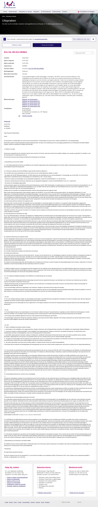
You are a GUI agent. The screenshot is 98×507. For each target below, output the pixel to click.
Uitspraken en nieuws (25, 11)
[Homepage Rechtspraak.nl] (9, 4)
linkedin (90, 502)
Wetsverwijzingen (9, 99)
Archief (42, 502)
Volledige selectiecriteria (44, 493)
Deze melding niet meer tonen (81, 39)
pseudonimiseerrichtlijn (41, 39)
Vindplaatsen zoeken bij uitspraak (16, 484)
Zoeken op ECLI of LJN (13, 481)
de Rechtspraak (46, 11)
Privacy (15, 502)
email (74, 502)
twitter (83, 502)
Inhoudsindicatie (9, 76)
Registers (36, 11)
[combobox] (83, 53)
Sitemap (11, 502)
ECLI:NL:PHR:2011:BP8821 (36, 68)
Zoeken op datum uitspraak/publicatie (17, 477)
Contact (64, 11)
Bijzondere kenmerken (10, 74)
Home (5, 11)
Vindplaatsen (8, 108)
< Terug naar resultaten (47, 45)
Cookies (19, 502)
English (6, 502)
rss (72, 502)
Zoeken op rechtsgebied (13, 482)
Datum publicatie (9, 63)
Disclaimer (47, 502)
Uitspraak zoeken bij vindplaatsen (16, 486)
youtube (93, 502)
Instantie (6, 58)
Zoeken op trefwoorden (13, 479)
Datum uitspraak (9, 60)
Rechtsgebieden (8, 71)
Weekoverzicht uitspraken (77, 493)
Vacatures (38, 502)
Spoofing (33, 502)
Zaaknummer (8, 66)
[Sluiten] (93, 39)
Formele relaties (9, 68)
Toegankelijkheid (26, 502)
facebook (86, 502)
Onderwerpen (13, 11)
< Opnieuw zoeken (16, 45)
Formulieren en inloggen (87, 11)
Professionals (56, 11)
